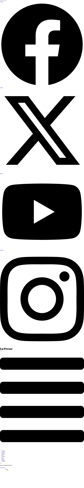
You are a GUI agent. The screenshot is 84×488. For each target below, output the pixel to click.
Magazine (3, 461)
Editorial (3, 460)
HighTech (3, 456)
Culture (3, 454)
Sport (3, 455)
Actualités (3, 450)
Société (3, 452)
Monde (3, 458)
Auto (2, 457)
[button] (42, 399)
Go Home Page (2, 467)
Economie (3, 453)
